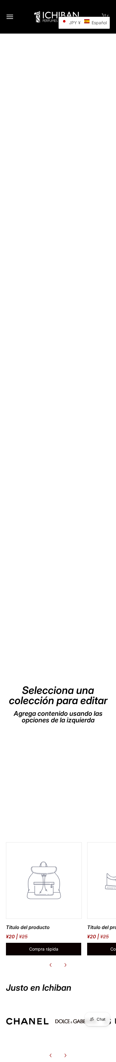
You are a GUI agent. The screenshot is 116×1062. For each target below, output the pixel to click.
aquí (42, 311)
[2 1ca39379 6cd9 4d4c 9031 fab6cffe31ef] (76, 1021)
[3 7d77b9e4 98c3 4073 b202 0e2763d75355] (27, 1021)
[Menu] (9, 17)
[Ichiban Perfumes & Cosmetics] (56, 17)
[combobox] (58, 323)
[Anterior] (50, 965)
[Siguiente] (65, 965)
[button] (84, 23)
